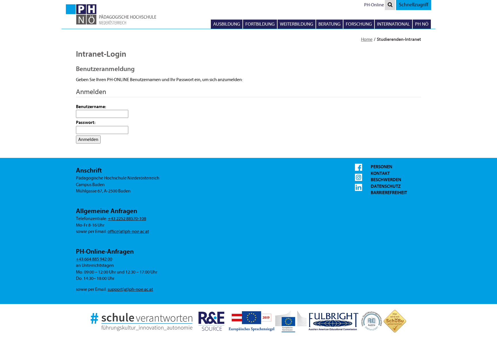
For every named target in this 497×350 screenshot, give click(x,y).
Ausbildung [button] (226, 24)
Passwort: (85, 122)
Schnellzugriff (413, 5)
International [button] (393, 24)
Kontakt (380, 173)
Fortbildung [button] (260, 24)
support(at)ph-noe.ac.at (130, 289)
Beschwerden (386, 179)
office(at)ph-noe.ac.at (128, 231)
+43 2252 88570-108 (127, 218)
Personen (381, 166)
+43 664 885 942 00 (94, 259)
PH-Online (374, 4)
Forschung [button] (359, 24)
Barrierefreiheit (389, 192)
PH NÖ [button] (422, 24)
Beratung (329, 24)
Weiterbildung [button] (296, 24)
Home (366, 39)
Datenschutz (386, 186)
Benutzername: (91, 106)
